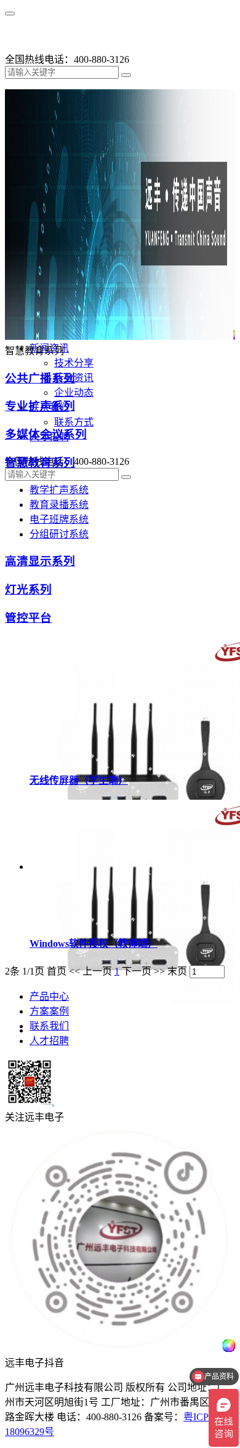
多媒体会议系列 (46, 434)
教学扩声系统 (59, 490)
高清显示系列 (40, 561)
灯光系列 (28, 589)
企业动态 (74, 392)
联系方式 (74, 422)
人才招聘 (49, 1041)
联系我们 (49, 1026)
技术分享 (74, 363)
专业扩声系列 (40, 406)
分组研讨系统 (59, 534)
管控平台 (28, 617)
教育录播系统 (59, 504)
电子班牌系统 (59, 519)
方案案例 (49, 1011)
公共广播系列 (40, 378)
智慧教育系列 (40, 462)
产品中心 (49, 996)
